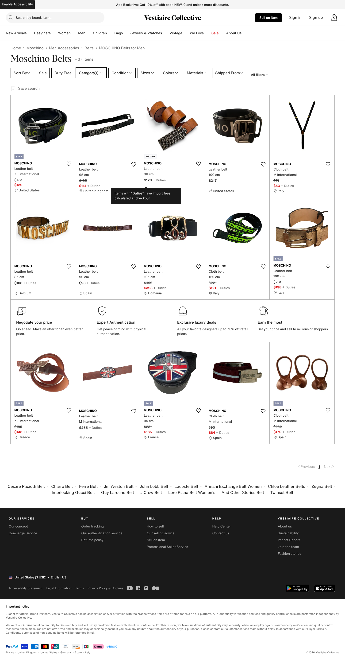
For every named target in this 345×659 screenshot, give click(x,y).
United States (49, 652)
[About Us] (245, 33)
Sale (215, 33)
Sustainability (288, 533)
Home (16, 48)
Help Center (221, 526)
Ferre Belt (88, 486)
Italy (87, 652)
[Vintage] (186, 33)
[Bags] (126, 33)
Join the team (288, 546)
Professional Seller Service (167, 546)
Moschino (34, 48)
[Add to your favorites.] (69, 164)
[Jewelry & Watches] (166, 33)
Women (64, 33)
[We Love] (208, 33)
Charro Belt (62, 486)
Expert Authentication (116, 322)
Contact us (220, 533)
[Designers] (54, 33)
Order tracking (92, 526)
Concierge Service (23, 533)
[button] (334, 17)
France (10, 652)
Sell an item (268, 17)
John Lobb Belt (154, 486)
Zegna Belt (321, 486)
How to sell (155, 526)
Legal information (58, 588)
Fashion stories (289, 553)
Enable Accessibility (17, 4)
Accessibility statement (25, 588)
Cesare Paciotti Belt (26, 486)
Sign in (295, 17)
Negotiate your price (34, 322)
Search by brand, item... (34, 17)
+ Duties (93, 185)
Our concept (18, 526)
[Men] (89, 33)
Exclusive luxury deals (196, 322)
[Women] (74, 33)
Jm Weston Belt (119, 486)
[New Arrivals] (30, 33)
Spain (78, 652)
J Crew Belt (151, 493)
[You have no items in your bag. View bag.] (334, 17)
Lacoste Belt (186, 486)
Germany (66, 652)
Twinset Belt (281, 493)
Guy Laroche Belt (117, 493)
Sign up (316, 17)
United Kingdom (27, 652)
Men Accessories (64, 48)
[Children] (110, 33)
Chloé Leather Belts (286, 486)
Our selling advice (160, 533)
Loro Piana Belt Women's (191, 493)
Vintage (175, 33)
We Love (197, 33)
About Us (234, 33)
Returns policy (92, 540)
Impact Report (289, 540)
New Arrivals (16, 33)
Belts (89, 48)
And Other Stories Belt (243, 493)
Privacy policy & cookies (105, 588)
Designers (42, 33)
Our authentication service (101, 533)
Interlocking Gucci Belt (73, 493)
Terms (79, 588)
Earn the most (270, 322)
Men (81, 33)
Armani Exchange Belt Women (233, 486)
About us (285, 526)
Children (100, 33)
